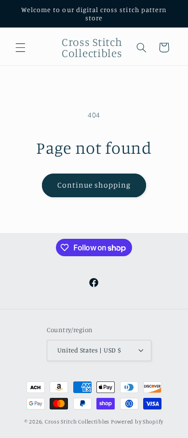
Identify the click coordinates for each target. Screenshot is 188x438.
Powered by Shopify (137, 421)
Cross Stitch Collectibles (77, 421)
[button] (20, 47)
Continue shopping (94, 185)
